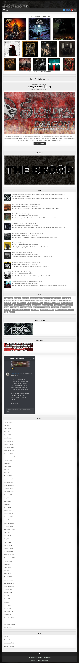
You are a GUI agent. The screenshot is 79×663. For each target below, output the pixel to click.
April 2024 (7, 507)
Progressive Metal (47, 305)
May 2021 (7, 602)
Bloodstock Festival (35, 298)
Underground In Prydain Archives (64, 310)
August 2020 (8, 627)
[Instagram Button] (69, 10)
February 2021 (8, 611)
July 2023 (7, 532)
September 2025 (9, 457)
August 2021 (8, 592)
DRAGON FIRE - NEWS (42, 84)
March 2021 (7, 608)
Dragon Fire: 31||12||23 (39, 86)
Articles (34, 84)
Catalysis (58, 298)
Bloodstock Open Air (48, 298)
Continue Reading (40, 144)
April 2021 (7, 605)
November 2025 (9, 450)
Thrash (28, 310)
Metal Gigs (17, 305)
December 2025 (9, 447)
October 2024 (8, 488)
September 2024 (9, 491)
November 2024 (9, 485)
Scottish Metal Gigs (26, 307)
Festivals (32, 300)
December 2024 (9, 482)
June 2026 (7, 428)
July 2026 (7, 425)
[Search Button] (75, 10)
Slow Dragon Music (65, 307)
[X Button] (64, 10)
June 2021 (7, 599)
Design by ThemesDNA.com (39, 660)
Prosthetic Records (59, 305)
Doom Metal (16, 300)
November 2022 (9, 554)
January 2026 (8, 444)
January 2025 (8, 479)
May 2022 (7, 570)
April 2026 (7, 435)
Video (6, 312)
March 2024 (8, 510)
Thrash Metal (35, 310)
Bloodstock (25, 298)
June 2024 (7, 501)
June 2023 (7, 535)
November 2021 (9, 586)
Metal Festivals (9, 305)
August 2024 (8, 495)
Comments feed (9, 643)
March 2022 (8, 577)
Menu (7, 10)
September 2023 (9, 529)
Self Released (46, 307)
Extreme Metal (24, 300)
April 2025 (7, 472)
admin (33, 89)
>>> (67, 198)
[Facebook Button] (67, 10)
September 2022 (9, 558)
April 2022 (7, 573)
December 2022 (9, 551)
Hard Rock (47, 300)
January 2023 (8, 548)
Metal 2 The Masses (37, 303)
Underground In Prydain (47, 310)
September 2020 (9, 624)
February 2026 (8, 441)
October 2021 (8, 589)
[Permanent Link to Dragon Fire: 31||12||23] (39, 113)
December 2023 (9, 520)
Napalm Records (36, 305)
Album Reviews (8, 298)
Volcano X (11, 312)
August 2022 (8, 561)
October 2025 (8, 454)
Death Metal (8, 300)
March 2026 (8, 438)
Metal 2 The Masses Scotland (52, 303)
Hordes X (62, 300)
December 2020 (9, 618)
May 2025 (7, 469)
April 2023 (7, 542)
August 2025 (8, 460)
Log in (6, 636)
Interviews (69, 300)
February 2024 (8, 513)
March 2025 (8, 476)
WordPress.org (9, 646)
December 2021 (9, 583)
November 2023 (9, 523)
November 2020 (9, 621)
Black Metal (17, 298)
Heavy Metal (55, 300)
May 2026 (7, 431)
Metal (28, 303)
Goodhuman (39, 300)
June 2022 (7, 567)
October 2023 (8, 526)
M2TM (13, 303)
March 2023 (8, 545)
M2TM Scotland (21, 303)
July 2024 (7, 498)
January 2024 (8, 517)
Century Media (66, 298)
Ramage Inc (70, 305)
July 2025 (7, 463)
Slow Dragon (55, 307)
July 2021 (7, 596)
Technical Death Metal (18, 310)
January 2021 (8, 614)
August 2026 (8, 422)
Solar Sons (8, 310)
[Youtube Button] (72, 10)
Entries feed (8, 640)
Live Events (8, 303)
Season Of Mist (37, 307)
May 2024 (7, 504)
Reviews (7, 307)
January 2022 (8, 580)
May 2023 (7, 539)
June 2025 (7, 466)
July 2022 (7, 564)
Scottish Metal (15, 307)
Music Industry (26, 305)
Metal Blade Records (66, 303)
